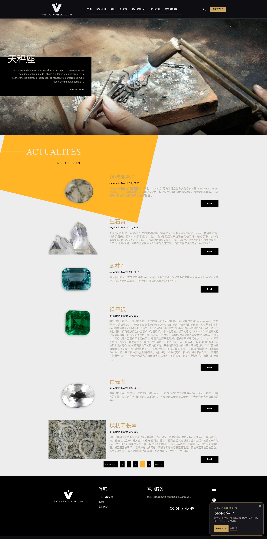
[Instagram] (214, 500)
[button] (142, 9)
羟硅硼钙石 (123, 177)
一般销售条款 (106, 497)
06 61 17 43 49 (182, 509)
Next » (158, 464)
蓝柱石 (117, 266)
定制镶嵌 (233, 528)
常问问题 (103, 507)
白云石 (117, 382)
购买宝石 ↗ (218, 9)
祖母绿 (117, 310)
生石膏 (117, 222)
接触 (101, 502)
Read (209, 203)
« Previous (111, 464)
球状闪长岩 (123, 426)
